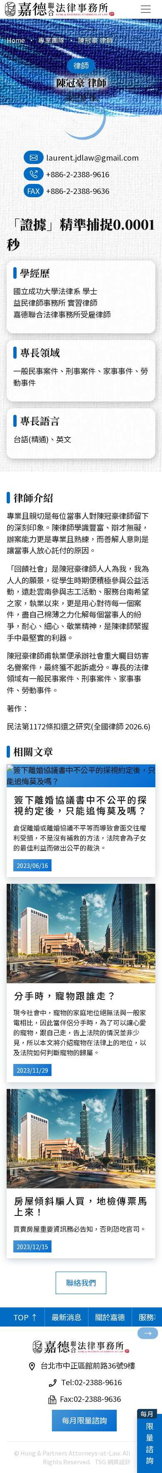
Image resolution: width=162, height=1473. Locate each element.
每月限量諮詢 (84, 1420)
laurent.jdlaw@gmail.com (92, 157)
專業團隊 (51, 40)
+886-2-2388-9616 (77, 174)
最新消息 (66, 1317)
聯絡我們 (81, 1282)
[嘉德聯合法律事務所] (59, 9)
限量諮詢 (150, 1443)
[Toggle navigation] (146, 9)
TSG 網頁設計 (112, 1461)
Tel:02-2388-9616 (91, 1381)
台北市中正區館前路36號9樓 (87, 1365)
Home (16, 40)
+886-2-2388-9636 (77, 190)
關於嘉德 (110, 1317)
